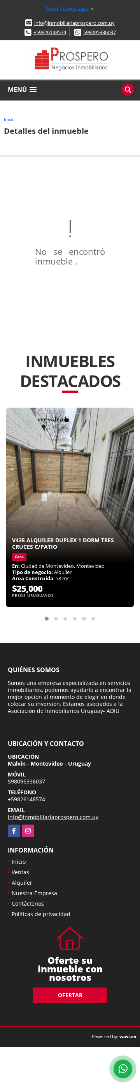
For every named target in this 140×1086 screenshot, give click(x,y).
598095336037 (99, 32)
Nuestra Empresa (34, 893)
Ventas (20, 872)
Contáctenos (28, 903)
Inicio (9, 119)
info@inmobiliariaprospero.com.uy (74, 22)
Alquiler (22, 882)
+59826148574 (49, 32)
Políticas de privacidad (41, 914)
